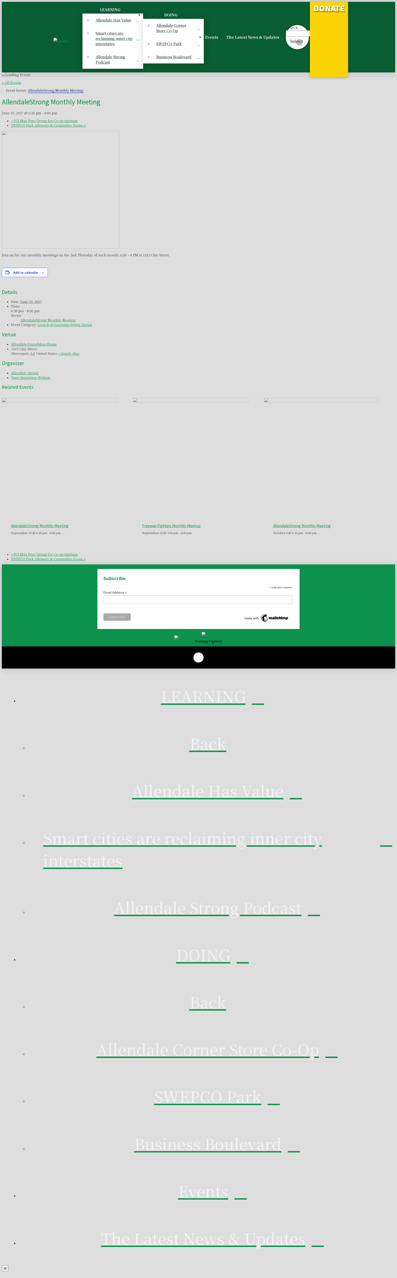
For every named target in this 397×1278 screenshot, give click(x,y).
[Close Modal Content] (5, 1268)
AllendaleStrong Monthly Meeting (48, 320)
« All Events (11, 82)
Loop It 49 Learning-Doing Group (65, 324)
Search (292, 27)
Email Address (115, 592)
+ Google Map (68, 353)
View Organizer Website (31, 377)
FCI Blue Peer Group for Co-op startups (44, 120)
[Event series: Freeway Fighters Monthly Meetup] (194, 533)
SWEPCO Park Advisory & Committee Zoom (48, 125)
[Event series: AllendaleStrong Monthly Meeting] (62, 533)
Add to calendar (25, 272)
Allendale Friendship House (34, 344)
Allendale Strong (25, 373)
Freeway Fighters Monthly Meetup (171, 525)
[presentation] (59, 401)
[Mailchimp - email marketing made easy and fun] (266, 621)
